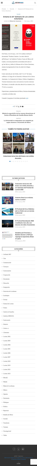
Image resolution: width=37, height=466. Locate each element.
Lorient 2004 (6, 345)
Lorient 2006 (6, 353)
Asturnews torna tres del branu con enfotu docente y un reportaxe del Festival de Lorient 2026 (24, 186)
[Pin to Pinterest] (20, 106)
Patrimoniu (6, 398)
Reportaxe (6, 410)
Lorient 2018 (6, 361)
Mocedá (5, 377)
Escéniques (6, 295)
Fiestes (5, 307)
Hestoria (5, 324)
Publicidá (23, 459)
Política (5, 406)
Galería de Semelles (8, 312)
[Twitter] (18, 449)
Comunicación (7, 262)
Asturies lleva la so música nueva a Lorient (24, 198)
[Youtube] (22, 449)
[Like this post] (14, 106)
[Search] (35, 3)
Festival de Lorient (8, 303)
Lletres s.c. (6, 328)
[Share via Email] (22, 106)
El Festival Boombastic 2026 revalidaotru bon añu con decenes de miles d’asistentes (25, 223)
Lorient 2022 (6, 369)
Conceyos (5, 266)
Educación (6, 283)
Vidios (5, 435)
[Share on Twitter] (18, 107)
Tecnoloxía (6, 423)
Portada (4, 9)
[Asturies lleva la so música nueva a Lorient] (7, 200)
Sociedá (12, 9)
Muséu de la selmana (8, 386)
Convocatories (7, 271)
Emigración (6, 287)
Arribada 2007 (7, 254)
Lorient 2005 (6, 349)
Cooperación (6, 275)
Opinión (5, 394)
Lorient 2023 (6, 373)
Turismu (5, 427)
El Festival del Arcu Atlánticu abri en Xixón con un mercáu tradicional (24, 211)
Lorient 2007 (6, 357)
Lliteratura (6, 332)
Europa (5, 299)
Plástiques (6, 402)
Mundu (5, 382)
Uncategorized (7, 431)
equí (27, 98)
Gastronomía (6, 320)
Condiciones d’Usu (20, 457)
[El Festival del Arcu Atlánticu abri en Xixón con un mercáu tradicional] (7, 212)
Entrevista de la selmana (9, 291)
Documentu (6, 279)
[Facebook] (14, 449)
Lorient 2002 (6, 336)
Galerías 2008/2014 (8, 316)
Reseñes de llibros (8, 414)
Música (5, 390)
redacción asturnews (15, 21)
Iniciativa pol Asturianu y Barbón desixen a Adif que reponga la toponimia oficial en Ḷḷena (24, 235)
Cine (4, 258)
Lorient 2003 (6, 340)
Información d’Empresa (9, 457)
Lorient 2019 (6, 365)
